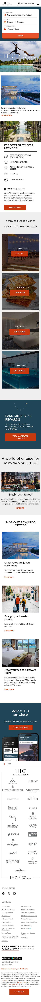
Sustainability (6, 922)
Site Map (24, 938)
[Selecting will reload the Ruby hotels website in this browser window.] (13, 816)
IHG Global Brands (8, 909)
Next (38, 493)
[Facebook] (3, 893)
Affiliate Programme (28, 912)
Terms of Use (6, 933)
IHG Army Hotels (7, 919)
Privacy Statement (12, 984)
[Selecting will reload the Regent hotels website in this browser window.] (32, 780)
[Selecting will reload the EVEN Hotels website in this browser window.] (13, 834)
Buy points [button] (8, 630)
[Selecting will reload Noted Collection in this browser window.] (13, 807)
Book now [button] (8, 577)
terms (5, 980)
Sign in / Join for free (27, 3)
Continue (19, 992)
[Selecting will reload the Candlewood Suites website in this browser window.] (20, 870)
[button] (38, 3)
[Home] (4, 764)
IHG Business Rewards (29, 916)
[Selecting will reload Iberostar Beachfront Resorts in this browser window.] (13, 825)
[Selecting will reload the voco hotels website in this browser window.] (32, 807)
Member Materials (8, 925)
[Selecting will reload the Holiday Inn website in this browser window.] (13, 843)
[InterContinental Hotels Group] (7, 3)
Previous (3, 493)
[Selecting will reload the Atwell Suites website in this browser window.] (32, 852)
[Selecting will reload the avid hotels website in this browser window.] (13, 852)
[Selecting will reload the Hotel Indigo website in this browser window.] (32, 798)
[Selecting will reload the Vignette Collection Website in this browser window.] (32, 789)
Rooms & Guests (9, 26)
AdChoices (25, 928)
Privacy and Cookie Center (28, 933)
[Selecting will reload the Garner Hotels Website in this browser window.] (32, 843)
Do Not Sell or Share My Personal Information (10, 937)
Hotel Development (28, 909)
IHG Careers (6, 906)
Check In (7, 19)
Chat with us (6, 916)
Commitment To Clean (29, 922)
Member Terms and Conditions (8, 929)
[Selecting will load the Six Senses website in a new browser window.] (13, 780)
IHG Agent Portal (7, 912)
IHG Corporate (26, 925)
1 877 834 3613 (26, 948)
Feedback (5, 941)
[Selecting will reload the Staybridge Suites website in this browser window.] (13, 861)
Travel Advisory (26, 919)
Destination (8, 12)
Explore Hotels (26, 906)
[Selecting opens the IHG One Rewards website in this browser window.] (20, 878)
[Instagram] (14, 893)
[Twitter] (9, 893)
